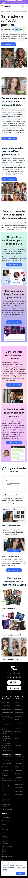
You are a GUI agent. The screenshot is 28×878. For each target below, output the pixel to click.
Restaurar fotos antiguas (6, 805)
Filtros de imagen (6, 767)
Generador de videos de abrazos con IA (7, 731)
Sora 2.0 (17, 705)
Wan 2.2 (17, 742)
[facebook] (8, 677)
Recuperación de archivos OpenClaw (7, 855)
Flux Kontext (18, 791)
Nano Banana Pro (19, 774)
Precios (4, 824)
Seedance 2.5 (19, 709)
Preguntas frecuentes (5, 828)
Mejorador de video (7, 712)
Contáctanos (5, 821)
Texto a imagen (6, 760)
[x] (20, 677)
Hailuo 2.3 (18, 735)
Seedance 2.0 (19, 712)
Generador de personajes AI (11, 635)
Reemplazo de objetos (6, 795)
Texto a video (5, 702)
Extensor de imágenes (5, 774)
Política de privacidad (5, 837)
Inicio (2, 11)
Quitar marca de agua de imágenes (7, 779)
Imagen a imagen (6, 763)
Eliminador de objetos (6, 789)
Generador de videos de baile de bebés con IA (7, 745)
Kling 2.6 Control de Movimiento (19, 724)
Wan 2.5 (17, 738)
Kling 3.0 (17, 719)
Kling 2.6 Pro (18, 728)
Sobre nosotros (6, 817)
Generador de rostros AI (9, 659)
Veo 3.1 (17, 702)
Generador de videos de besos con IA (6, 738)
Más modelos (18, 745)
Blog (3, 833)
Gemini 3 (17, 780)
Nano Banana (18, 777)
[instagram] (14, 677)
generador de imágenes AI (13, 422)
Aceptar (20, 873)
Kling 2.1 (17, 731)
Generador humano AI (9, 608)
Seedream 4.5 (19, 784)
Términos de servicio (5, 850)
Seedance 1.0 (18, 716)
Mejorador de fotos (7, 770)
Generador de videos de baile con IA (7, 724)
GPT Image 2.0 (19, 763)
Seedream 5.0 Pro (20, 760)
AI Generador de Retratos (9, 11)
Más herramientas (7, 750)
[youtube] (17, 677)
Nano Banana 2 (19, 770)
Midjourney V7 (19, 767)
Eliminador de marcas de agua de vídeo (7, 717)
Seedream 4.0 (19, 787)
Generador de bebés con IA (6, 800)
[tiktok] (11, 677)
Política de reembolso (5, 842)
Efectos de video (6, 709)
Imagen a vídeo (6, 705)
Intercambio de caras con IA (6, 784)
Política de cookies (7, 846)
